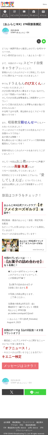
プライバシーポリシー (24, 430)
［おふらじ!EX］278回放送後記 (21, 24)
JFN (41, 428)
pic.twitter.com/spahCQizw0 (20, 313)
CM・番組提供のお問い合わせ (14, 428)
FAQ (22, 425)
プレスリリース (28, 422)
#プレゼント (27, 307)
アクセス (14, 425)
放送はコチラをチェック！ (21, 195)
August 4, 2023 (14, 322)
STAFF (13, 32)
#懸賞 (35, 307)
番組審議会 (16, 422)
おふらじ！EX (24, 32)
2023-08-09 (15, 30)
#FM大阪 (22, 310)
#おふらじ (12, 310)
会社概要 (7, 422)
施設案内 (39, 422)
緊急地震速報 (31, 425)
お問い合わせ (33, 428)
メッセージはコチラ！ (20, 366)
